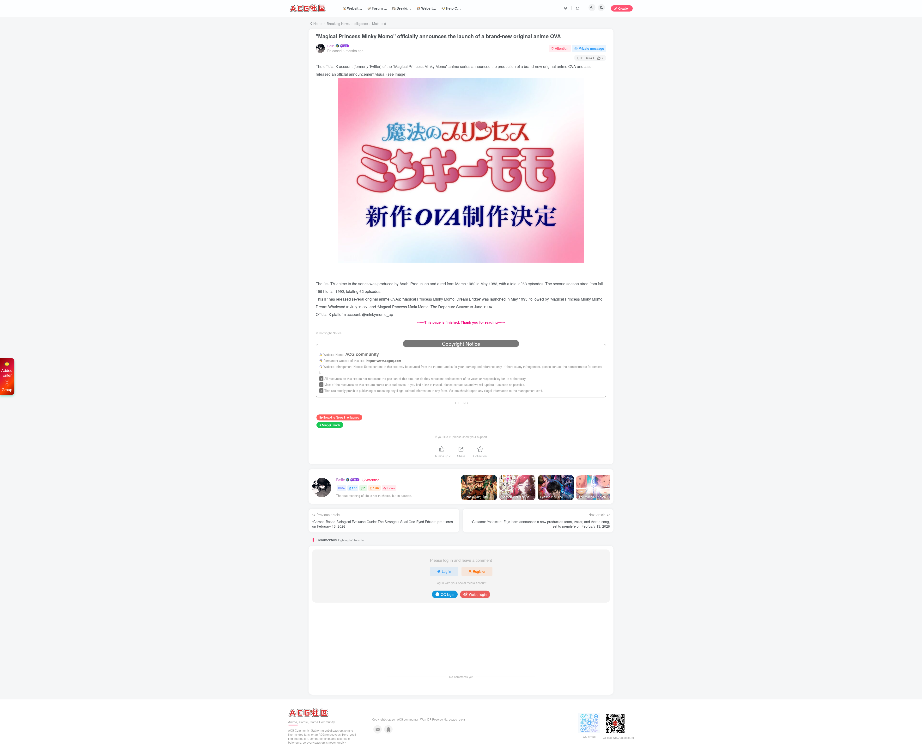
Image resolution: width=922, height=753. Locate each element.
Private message (591, 48)
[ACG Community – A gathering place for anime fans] (308, 712)
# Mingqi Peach (330, 425)
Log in (446, 571)
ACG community (407, 719)
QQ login (447, 594)
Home (317, 23)
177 (354, 488)
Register (479, 571)
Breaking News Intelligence (347, 23)
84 (343, 488)
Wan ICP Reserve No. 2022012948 (443, 719)
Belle (331, 45)
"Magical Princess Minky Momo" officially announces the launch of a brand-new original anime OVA (438, 36)
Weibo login (478, 594)
